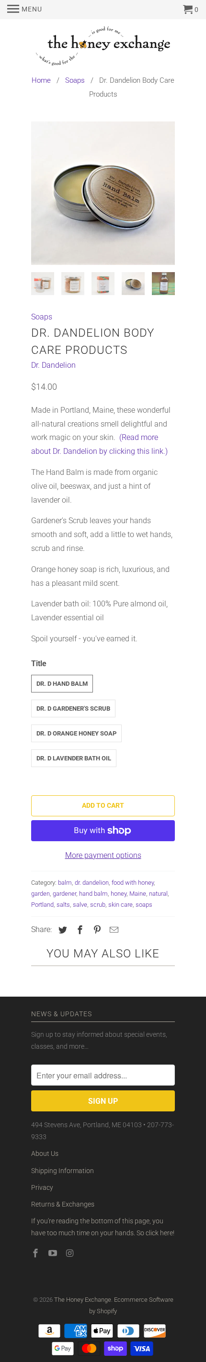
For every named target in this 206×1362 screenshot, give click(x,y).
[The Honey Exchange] (103, 47)
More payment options (103, 855)
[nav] (24, 9)
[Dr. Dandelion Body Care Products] (103, 193)
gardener (64, 893)
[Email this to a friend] (112, 930)
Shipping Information (62, 1171)
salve (80, 904)
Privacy (42, 1187)
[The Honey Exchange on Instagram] (71, 1253)
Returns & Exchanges (62, 1204)
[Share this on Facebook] (78, 930)
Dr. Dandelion (53, 365)
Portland (42, 904)
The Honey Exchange (82, 1299)
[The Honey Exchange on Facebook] (36, 1253)
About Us (44, 1153)
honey (118, 893)
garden (40, 893)
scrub (97, 904)
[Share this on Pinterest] (95, 930)
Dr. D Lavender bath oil (73, 758)
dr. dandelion (92, 882)
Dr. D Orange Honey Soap (76, 733)
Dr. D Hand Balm (62, 683)
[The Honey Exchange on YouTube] (53, 1253)
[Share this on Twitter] (61, 930)
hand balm (93, 893)
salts (63, 904)
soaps (144, 904)
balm (65, 882)
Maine (137, 893)
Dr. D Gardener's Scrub (73, 708)
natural (158, 893)
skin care (120, 904)
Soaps (41, 316)
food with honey (133, 882)
